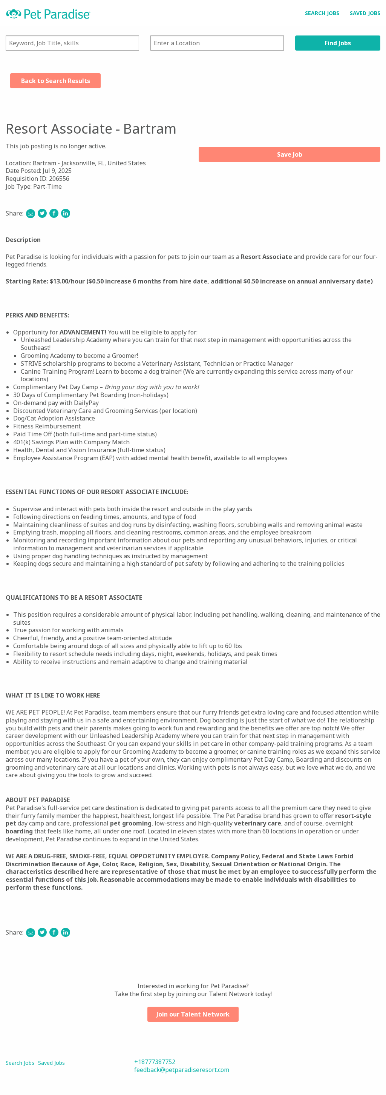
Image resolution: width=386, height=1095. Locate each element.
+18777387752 (154, 1062)
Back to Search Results (55, 81)
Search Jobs (322, 13)
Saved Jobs (365, 13)
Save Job (289, 154)
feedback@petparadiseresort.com (181, 1070)
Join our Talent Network (193, 1014)
